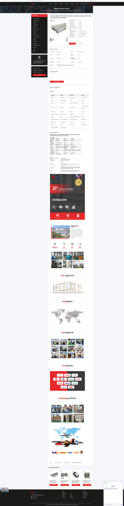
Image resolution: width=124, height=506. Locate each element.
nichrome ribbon (66, 462)
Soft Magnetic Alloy (36, 20)
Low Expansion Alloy (36, 18)
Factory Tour (63, 494)
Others (34, 51)
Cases (71, 494)
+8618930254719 (39, 72)
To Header (34, 49)
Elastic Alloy (35, 22)
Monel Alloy (34, 39)
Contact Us (63, 497)
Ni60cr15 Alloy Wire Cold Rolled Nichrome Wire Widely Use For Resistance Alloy (65, 481)
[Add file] (104, 504)
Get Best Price (72, 43)
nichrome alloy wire (58, 462)
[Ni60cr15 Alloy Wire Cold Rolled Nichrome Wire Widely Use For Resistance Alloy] (64, 474)
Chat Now (80, 43)
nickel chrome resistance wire (77, 462)
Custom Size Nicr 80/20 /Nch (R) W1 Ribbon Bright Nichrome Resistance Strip (76, 481)
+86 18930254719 (40, 70)
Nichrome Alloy (46, 10)
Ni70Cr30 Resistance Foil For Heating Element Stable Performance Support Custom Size (87, 481)
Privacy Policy (72, 497)
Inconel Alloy (35, 41)
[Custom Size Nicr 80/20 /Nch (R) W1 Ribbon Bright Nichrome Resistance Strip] (75, 474)
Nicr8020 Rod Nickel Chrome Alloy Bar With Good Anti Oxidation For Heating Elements (53, 481)
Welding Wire (35, 26)
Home (42, 10)
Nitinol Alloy (34, 47)
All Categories (85, 497)
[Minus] (121, 483)
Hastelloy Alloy (35, 43)
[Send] (121, 504)
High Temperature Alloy (36, 45)
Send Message (56, 81)
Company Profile (64, 493)
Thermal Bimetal (35, 24)
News (70, 493)
